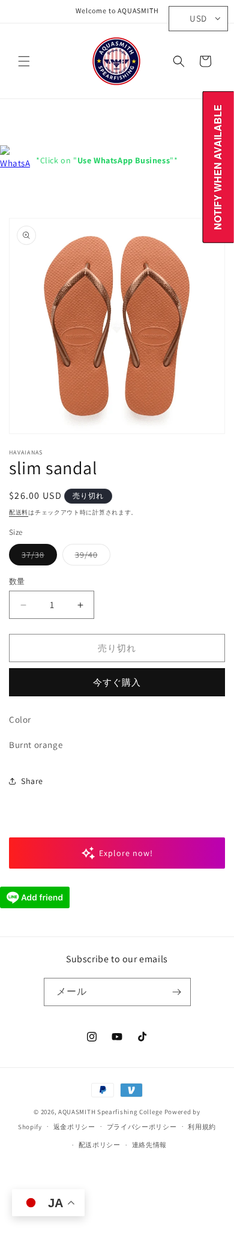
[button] (24, 61)
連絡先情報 (149, 1145)
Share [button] (32, 781)
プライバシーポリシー (142, 1127)
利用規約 (202, 1127)
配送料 (18, 512)
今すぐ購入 (117, 682)
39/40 (90, 557)
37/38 (37, 557)
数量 (17, 581)
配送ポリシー (100, 1145)
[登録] (177, 992)
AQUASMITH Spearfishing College (110, 1112)
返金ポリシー (74, 1127)
